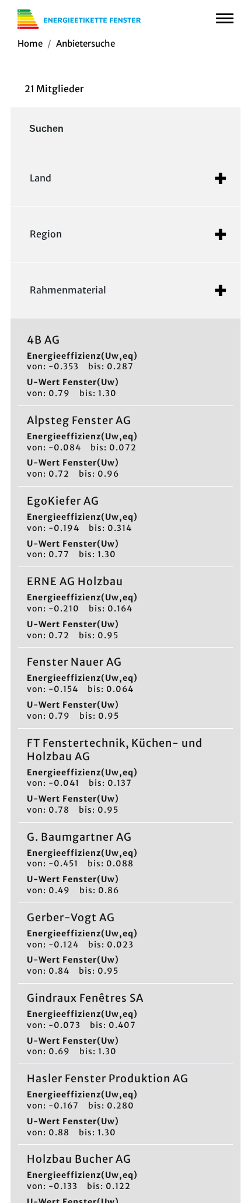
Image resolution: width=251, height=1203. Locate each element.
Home (30, 43)
